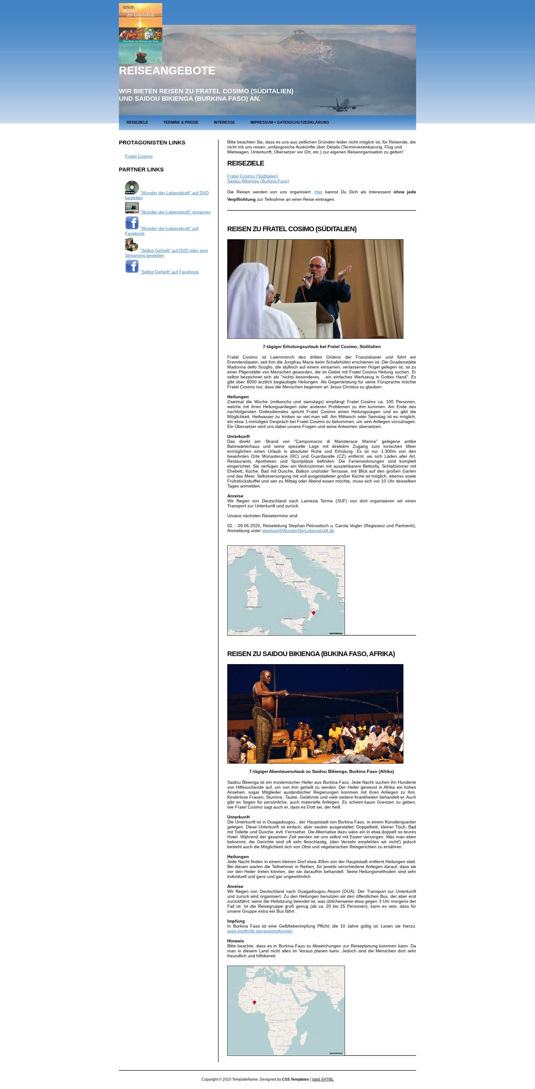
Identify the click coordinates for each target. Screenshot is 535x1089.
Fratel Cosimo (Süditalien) (252, 176)
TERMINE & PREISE (180, 122)
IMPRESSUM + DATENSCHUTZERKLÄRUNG (289, 122)
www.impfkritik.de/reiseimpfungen (260, 930)
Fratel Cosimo (139, 156)
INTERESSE (224, 122)
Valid (323, 1079)
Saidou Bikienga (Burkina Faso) (258, 181)
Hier (319, 191)
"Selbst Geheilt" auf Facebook (169, 271)
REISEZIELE (137, 122)
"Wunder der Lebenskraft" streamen (175, 211)
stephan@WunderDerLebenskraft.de (298, 530)
